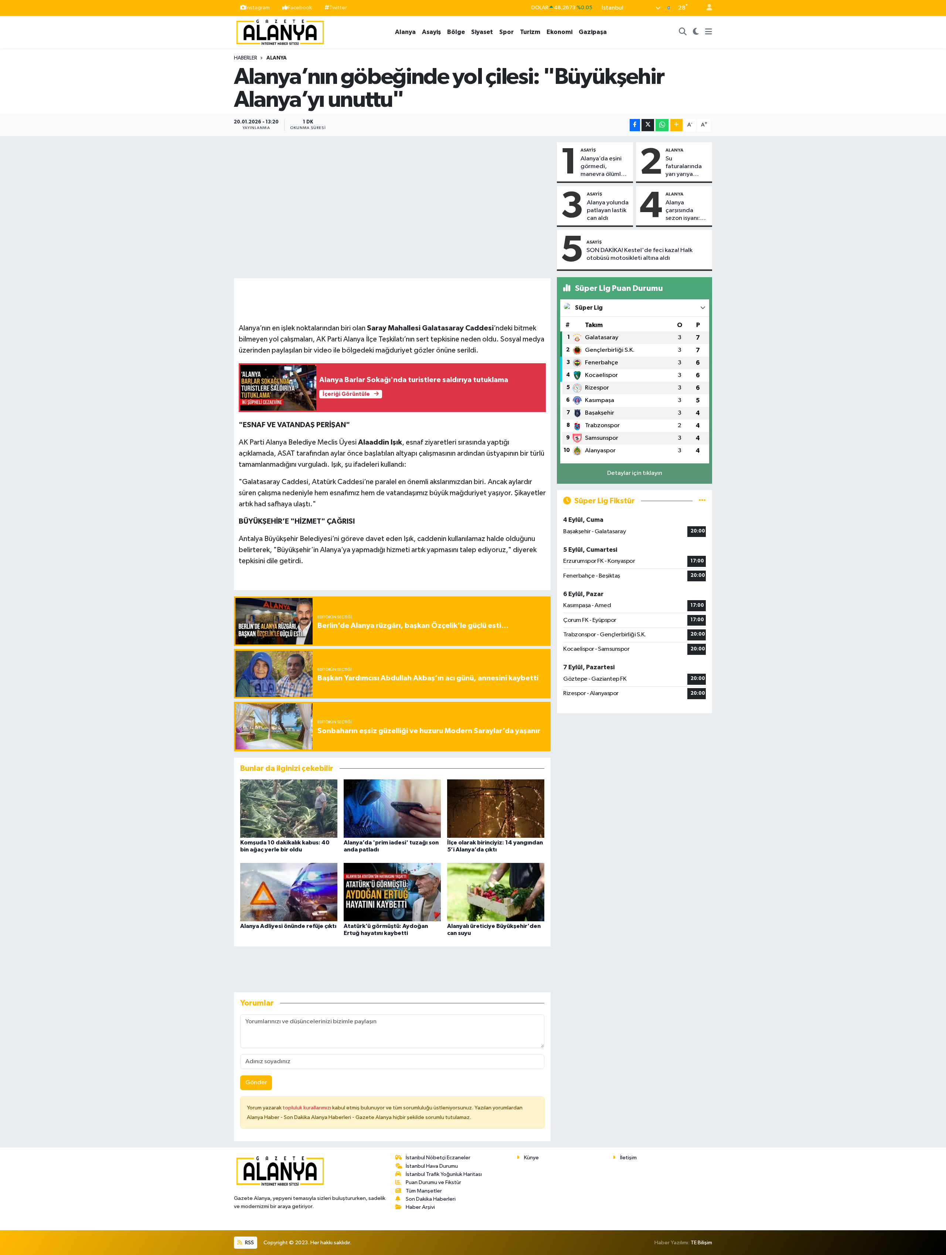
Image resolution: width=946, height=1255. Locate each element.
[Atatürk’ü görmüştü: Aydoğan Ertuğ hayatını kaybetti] (392, 892)
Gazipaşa (593, 32)
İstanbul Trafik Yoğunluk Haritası (444, 1174)
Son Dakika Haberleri (431, 1199)
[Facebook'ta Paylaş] (635, 125)
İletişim (628, 1157)
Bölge (456, 32)
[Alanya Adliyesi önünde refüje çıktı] (288, 892)
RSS (249, 1242)
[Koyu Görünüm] (696, 32)
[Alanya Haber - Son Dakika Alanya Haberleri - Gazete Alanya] (280, 31)
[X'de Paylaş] (648, 125)
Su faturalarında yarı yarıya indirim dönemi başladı (686, 167)
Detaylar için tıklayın (634, 473)
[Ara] (683, 32)
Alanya (405, 32)
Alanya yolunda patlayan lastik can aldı (608, 211)
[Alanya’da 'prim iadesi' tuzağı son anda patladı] (392, 808)
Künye (531, 1157)
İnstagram (258, 7)
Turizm (530, 32)
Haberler (245, 58)
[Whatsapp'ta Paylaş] (662, 125)
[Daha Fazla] (676, 125)
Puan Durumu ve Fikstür (433, 1182)
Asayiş (431, 32)
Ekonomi (559, 32)
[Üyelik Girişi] (706, 8)
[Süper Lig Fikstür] (702, 501)
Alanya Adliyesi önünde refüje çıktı (288, 926)
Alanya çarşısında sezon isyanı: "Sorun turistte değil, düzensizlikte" (686, 211)
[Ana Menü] (708, 32)
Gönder (256, 1082)
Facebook (300, 7)
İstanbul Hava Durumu (432, 1166)
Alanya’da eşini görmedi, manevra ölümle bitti (603, 167)
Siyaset (482, 32)
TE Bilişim (701, 1242)
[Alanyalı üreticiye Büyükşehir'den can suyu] (495, 892)
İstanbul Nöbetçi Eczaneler (438, 1157)
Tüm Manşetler (424, 1191)
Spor (506, 32)
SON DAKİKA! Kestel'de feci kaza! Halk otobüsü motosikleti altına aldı (639, 254)
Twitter (338, 7)
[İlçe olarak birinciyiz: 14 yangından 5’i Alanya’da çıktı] (495, 808)
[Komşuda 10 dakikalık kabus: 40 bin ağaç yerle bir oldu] (288, 808)
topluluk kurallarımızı (307, 1108)
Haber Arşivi (420, 1207)
